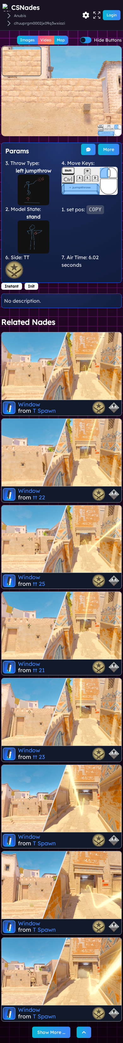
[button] (61, 91)
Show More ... (51, 1032)
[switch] (85, 40)
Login (112, 15)
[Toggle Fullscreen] (97, 15)
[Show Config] (86, 15)
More (108, 149)
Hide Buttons (108, 40)
